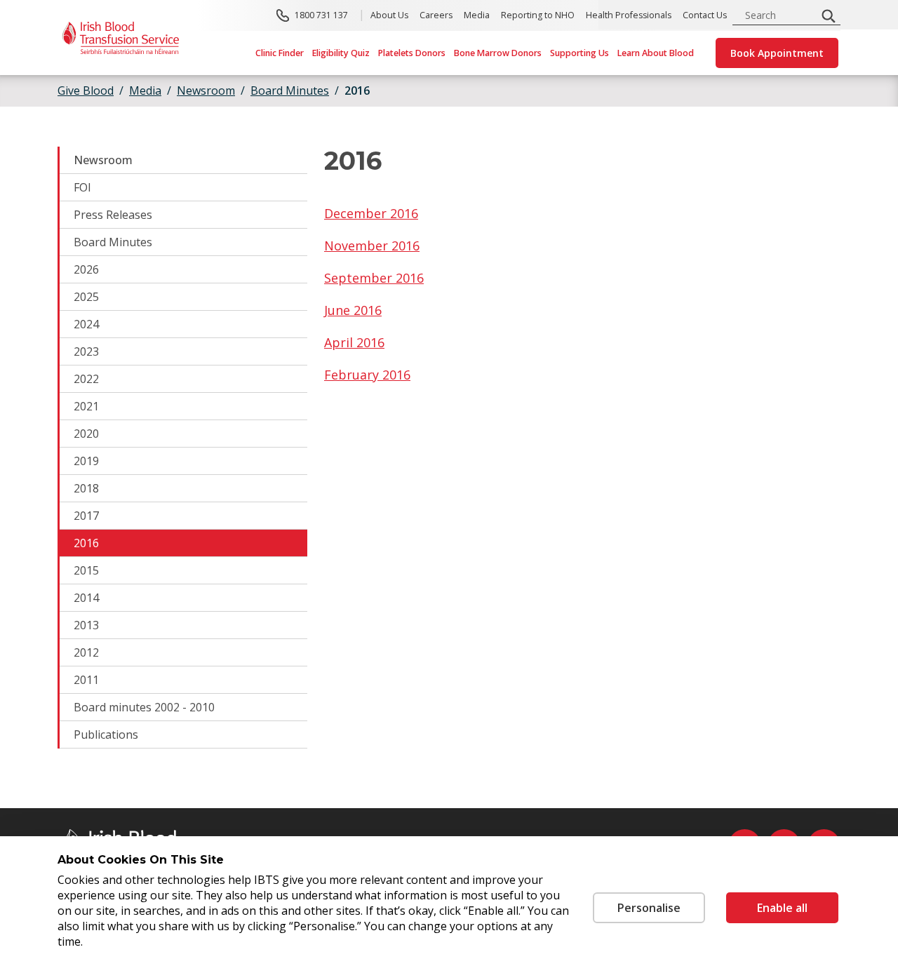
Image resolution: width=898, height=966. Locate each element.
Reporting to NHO (538, 15)
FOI (82, 187)
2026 (86, 269)
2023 (86, 351)
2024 (86, 324)
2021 (86, 406)
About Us (389, 15)
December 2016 (371, 213)
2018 (86, 488)
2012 (86, 652)
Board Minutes (113, 242)
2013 (86, 625)
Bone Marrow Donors (498, 53)
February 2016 (367, 374)
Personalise (649, 907)
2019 (86, 461)
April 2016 (354, 342)
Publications (106, 734)
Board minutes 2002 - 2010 (144, 707)
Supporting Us (579, 53)
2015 (86, 570)
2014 (86, 597)
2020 (86, 433)
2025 (86, 296)
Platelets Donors (411, 53)
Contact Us (705, 15)
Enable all (782, 907)
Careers (436, 15)
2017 (86, 515)
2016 (86, 543)
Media (477, 15)
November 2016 (372, 245)
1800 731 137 (321, 15)
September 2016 (374, 277)
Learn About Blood (655, 53)
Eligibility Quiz (341, 53)
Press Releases (113, 214)
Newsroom (103, 160)
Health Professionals (628, 15)
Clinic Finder (279, 53)
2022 (86, 379)
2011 (86, 679)
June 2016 (353, 310)
